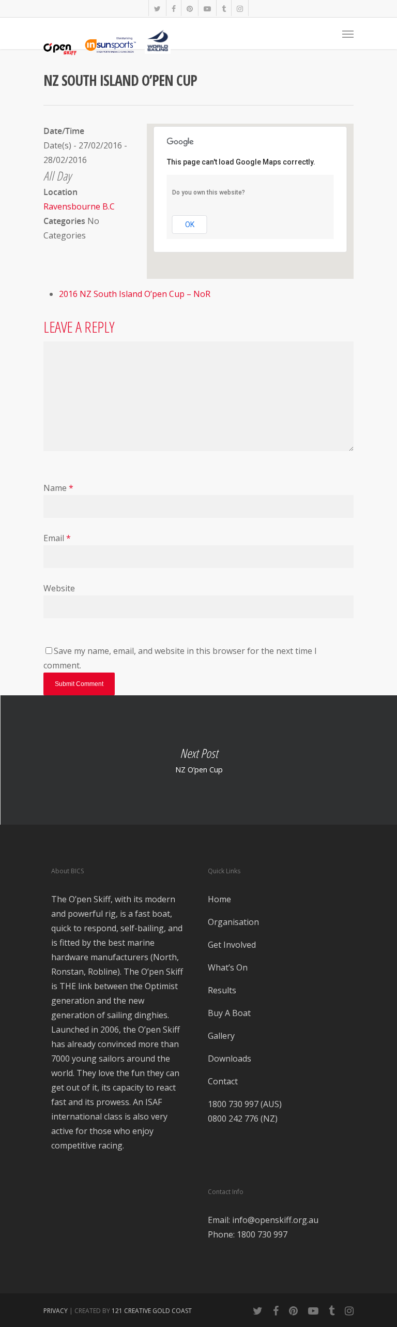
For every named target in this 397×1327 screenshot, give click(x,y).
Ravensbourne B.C (79, 206)
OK (189, 224)
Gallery (221, 1035)
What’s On (228, 967)
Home (219, 899)
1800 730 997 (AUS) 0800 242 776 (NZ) (245, 1111)
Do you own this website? (208, 192)
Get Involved (232, 944)
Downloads (229, 1058)
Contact (223, 1081)
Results (222, 990)
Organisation (233, 922)
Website (59, 588)
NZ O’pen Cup (198, 760)
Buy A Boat (229, 1013)
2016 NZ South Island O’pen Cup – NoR (134, 294)
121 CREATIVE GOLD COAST (152, 1310)
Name (58, 488)
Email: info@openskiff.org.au (263, 1220)
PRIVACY (55, 1310)
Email (57, 538)
